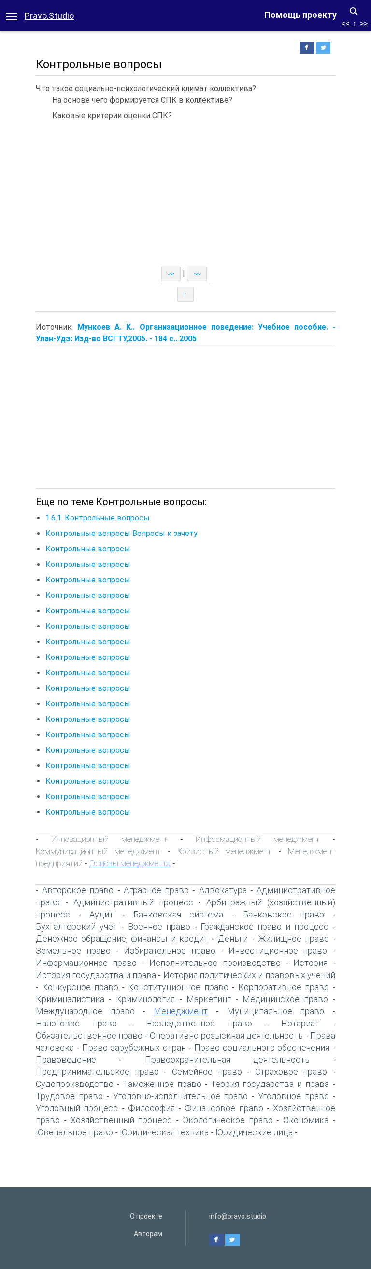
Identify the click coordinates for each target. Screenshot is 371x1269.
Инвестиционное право (278, 951)
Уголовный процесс (77, 1108)
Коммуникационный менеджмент (98, 851)
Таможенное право (162, 1084)
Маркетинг (208, 999)
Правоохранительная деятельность (227, 1060)
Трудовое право (69, 1096)
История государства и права (96, 975)
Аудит (101, 914)
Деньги (233, 938)
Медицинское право (285, 999)
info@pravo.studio (237, 1216)
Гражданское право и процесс (264, 926)
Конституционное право (178, 987)
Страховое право (291, 1072)
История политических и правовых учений (249, 975)
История (310, 963)
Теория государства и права (270, 1084)
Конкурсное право (80, 987)
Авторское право (78, 890)
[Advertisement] (185, 194)
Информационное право (86, 963)
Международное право (85, 1011)
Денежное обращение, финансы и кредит (122, 938)
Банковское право (283, 914)
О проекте (146, 1216)
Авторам (148, 1234)
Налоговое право (76, 1023)
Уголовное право (293, 1096)
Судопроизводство (75, 1084)
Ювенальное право (74, 1132)
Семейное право (207, 1072)
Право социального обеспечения (261, 1047)
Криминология (145, 999)
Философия (151, 1108)
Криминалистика (70, 999)
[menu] (11, 15)
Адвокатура (223, 890)
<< (345, 23)
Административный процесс (133, 902)
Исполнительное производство (214, 963)
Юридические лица (254, 1132)
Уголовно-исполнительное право (180, 1096)
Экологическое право (228, 1120)
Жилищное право (293, 938)
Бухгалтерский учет (76, 926)
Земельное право (73, 951)
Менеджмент (181, 1011)
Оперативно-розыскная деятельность (226, 1035)
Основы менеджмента (130, 863)
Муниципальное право (276, 1011)
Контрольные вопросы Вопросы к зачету (121, 533)
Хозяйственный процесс (121, 1120)
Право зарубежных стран (134, 1047)
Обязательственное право (89, 1035)
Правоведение (66, 1060)
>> (364, 23)
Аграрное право (156, 890)
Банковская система (178, 914)
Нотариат (300, 1023)
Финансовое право (224, 1108)
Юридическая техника (164, 1132)
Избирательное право (169, 951)
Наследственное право (199, 1023)
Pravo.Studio (49, 16)
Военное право (159, 926)
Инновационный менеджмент (109, 839)
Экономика (305, 1120)
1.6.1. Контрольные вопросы (97, 517)
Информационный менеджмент (258, 839)
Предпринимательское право (97, 1072)
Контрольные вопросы (87, 548)
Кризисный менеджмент (224, 851)
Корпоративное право (283, 987)
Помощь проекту (300, 15)
